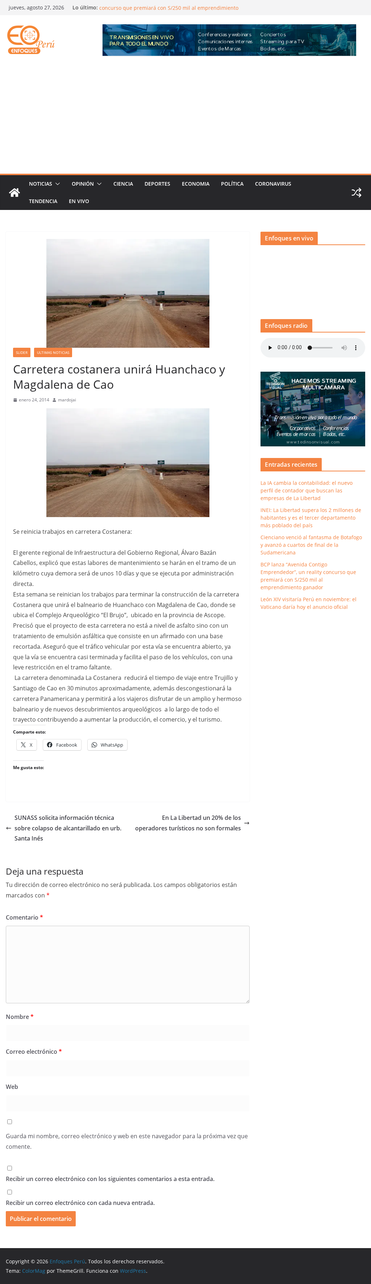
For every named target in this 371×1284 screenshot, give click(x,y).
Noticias (40, 183)
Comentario (24, 917)
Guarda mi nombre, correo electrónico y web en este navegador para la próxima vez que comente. (127, 1141)
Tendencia (43, 201)
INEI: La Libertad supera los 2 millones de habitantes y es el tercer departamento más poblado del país (310, 518)
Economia (195, 183)
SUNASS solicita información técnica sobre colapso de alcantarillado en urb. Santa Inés (67, 828)
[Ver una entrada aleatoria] (356, 192)
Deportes (157, 183)
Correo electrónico (34, 1052)
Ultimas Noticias (53, 352)
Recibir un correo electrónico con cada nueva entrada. (80, 1203)
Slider (22, 352)
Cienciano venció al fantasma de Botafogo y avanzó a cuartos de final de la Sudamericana (311, 545)
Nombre (20, 1017)
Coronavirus (273, 183)
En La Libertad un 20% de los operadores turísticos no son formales (188, 823)
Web (12, 1087)
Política (232, 183)
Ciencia (123, 183)
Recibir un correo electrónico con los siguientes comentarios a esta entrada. (110, 1179)
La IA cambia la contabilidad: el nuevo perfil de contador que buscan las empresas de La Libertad (306, 490)
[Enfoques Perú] (14, 192)
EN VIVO (79, 201)
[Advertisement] (185, 119)
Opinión (83, 183)
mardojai (67, 400)
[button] (56, 184)
